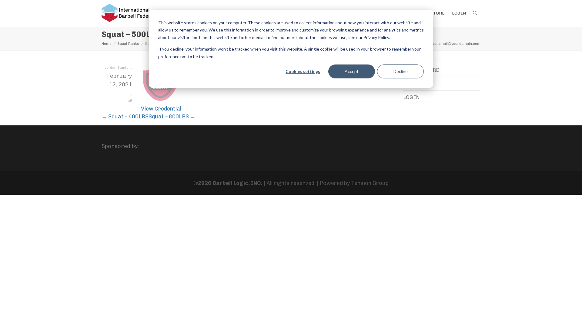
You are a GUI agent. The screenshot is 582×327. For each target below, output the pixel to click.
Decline (400, 71)
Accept (352, 71)
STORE (437, 13)
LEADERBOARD (421, 70)
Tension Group (370, 183)
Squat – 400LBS (125, 116)
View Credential (161, 108)
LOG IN (459, 13)
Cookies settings (303, 71)
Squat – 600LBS (172, 116)
